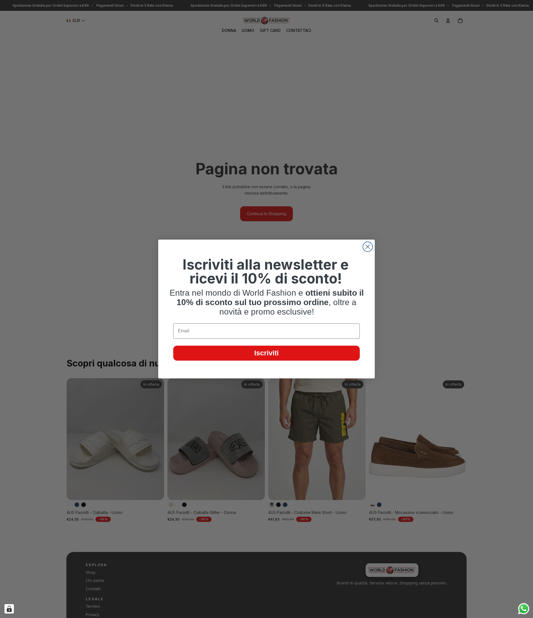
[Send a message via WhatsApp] (523, 608)
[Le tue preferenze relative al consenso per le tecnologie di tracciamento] (9, 609)
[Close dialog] (368, 247)
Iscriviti (266, 353)
